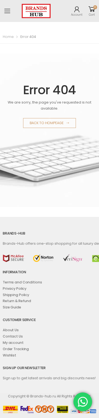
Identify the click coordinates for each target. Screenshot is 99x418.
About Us (11, 330)
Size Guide (12, 307)
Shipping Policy (16, 294)
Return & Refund (17, 301)
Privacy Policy (14, 288)
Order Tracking (16, 349)
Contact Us (13, 336)
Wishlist (9, 355)
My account (13, 342)
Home (8, 36)
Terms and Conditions (22, 282)
